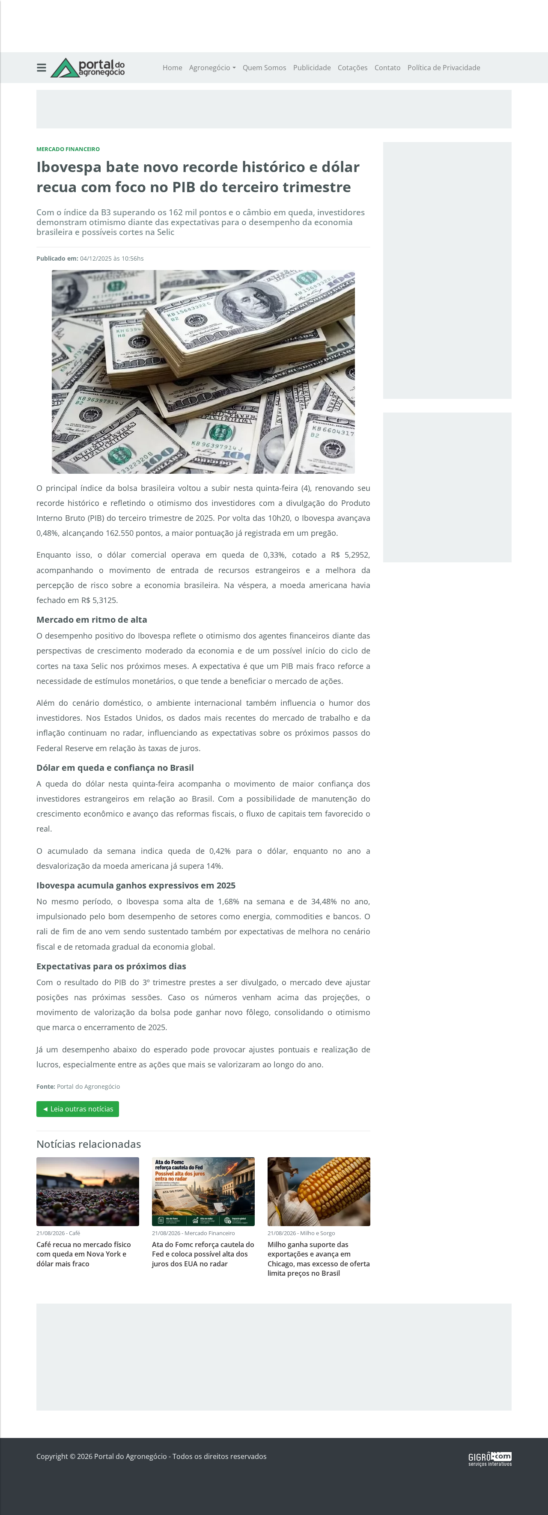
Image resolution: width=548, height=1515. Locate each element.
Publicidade (312, 67)
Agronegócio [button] (209, 67)
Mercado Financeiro (68, 149)
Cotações (353, 67)
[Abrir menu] (41, 67)
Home (172, 67)
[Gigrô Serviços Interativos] (490, 1458)
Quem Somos (264, 67)
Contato (388, 67)
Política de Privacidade (444, 67)
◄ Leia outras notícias (77, 1109)
